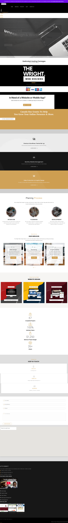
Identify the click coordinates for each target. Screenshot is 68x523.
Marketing (34, 249)
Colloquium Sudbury (11, 288)
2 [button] (34, 268)
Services (16, 6)
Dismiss (62, 1)
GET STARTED (27, 104)
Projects (22, 6)
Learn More (33, 148)
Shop (27, 6)
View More (17, 43)
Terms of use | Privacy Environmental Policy (59, 521)
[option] (34, 37)
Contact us (32, 6)
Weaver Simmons (56, 288)
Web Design (13, 249)
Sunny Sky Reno (34, 288)
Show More (13, 257)
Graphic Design (54, 249)
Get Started (8, 43)
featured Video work (6, 476)
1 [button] (33, 268)
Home (12, 6)
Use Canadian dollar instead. (56, 1)
